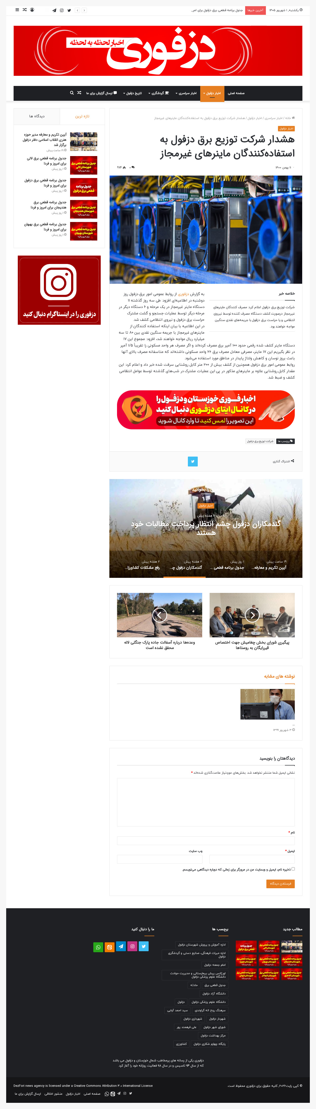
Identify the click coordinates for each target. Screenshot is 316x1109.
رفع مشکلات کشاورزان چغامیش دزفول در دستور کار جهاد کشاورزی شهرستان (205, 528)
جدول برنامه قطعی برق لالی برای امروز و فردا (46, 161)
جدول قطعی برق (215, 985)
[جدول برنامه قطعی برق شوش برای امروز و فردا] (246, 974)
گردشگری (158, 93)
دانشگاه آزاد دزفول (214, 994)
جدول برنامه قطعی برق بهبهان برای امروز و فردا (45, 227)
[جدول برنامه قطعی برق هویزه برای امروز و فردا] (246, 960)
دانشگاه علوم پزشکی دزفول (209, 1002)
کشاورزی (181, 1044)
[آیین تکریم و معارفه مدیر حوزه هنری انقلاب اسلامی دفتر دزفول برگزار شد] (83, 141)
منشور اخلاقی (53, 1094)
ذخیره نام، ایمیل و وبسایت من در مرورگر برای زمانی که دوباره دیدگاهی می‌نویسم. (236, 869)
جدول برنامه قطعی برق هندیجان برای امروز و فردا (48, 205)
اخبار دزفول (213, 93)
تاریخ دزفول (134, 93)
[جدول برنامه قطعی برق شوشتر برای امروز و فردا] (269, 974)
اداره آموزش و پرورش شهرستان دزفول (202, 945)
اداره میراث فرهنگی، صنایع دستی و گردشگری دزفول (197, 955)
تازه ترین (82, 116)
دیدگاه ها (36, 116)
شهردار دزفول (217, 1019)
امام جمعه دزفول (215, 965)
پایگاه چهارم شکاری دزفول (210, 1044)
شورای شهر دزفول (214, 1027)
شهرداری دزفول (192, 1019)
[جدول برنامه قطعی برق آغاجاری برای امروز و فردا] (291, 974)
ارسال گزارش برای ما (100, 93)
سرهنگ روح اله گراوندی (210, 1010)
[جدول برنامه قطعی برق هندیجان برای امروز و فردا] (83, 209)
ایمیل (290, 851)
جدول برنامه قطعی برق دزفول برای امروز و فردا (212, 10)
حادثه (194, 985)
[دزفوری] (158, 51)
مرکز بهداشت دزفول (213, 1036)
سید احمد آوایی (177, 1010)
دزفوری (183, 294)
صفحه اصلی (236, 93)
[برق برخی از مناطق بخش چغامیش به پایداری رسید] (267, 704)
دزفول (181, 1002)
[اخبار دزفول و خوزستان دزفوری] (206, 409)
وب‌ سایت (195, 851)
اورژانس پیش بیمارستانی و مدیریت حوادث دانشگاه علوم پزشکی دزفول (198, 975)
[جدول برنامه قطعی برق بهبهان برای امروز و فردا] (83, 231)
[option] (205, 528)
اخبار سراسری (188, 93)
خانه (288, 118)
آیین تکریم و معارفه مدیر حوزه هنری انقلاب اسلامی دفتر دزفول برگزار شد (44, 140)
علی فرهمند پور (187, 1027)
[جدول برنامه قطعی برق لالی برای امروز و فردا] (83, 165)
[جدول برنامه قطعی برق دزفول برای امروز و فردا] (83, 187)
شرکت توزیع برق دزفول (260, 441)
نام (291, 832)
